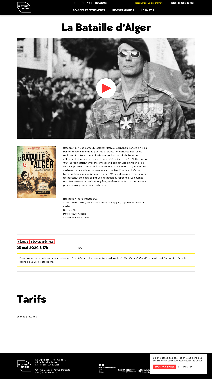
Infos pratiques (123, 10)
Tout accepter (164, 366)
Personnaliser (185, 366)
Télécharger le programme (149, 3)
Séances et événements (89, 10)
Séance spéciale (42, 241)
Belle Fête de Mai (44, 261)
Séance (23, 241)
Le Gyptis (147, 10)
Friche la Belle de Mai (182, 3)
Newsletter (101, 3)
